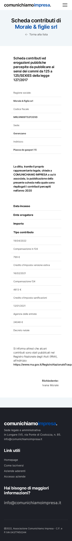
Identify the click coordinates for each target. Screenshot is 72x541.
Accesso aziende (14, 476)
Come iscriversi (14, 465)
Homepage (11, 459)
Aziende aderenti (14, 471)
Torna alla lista (38, 34)
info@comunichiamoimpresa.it (32, 502)
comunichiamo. (30, 423)
